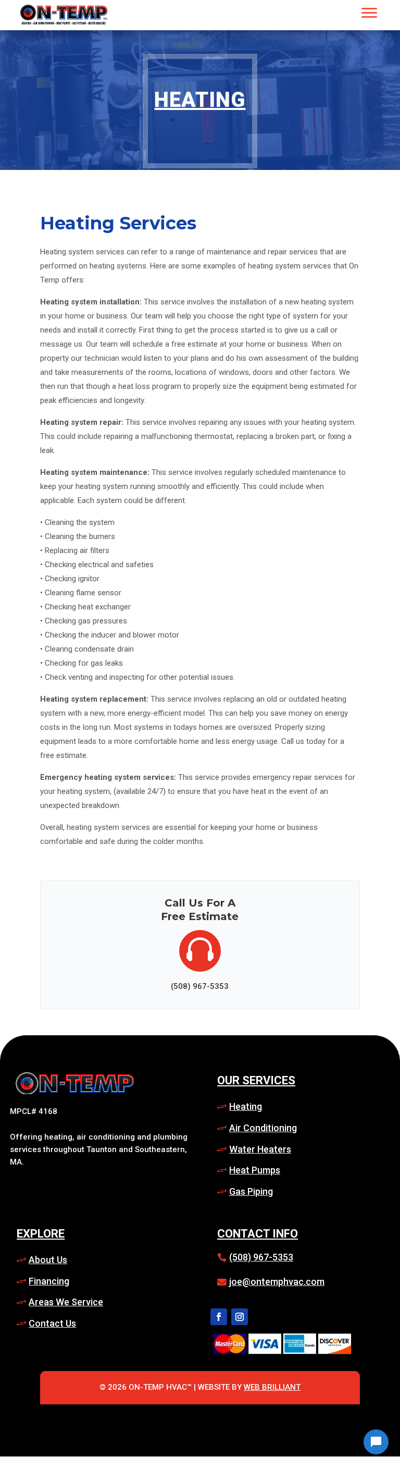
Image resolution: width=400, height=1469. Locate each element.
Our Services (256, 1080)
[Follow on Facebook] (218, 1316)
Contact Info (257, 1233)
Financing (49, 1281)
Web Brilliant (272, 1387)
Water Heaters (260, 1149)
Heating (199, 100)
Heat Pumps (254, 1170)
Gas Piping (251, 1191)
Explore (41, 1233)
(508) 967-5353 (261, 1257)
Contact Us (52, 1323)
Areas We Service (66, 1301)
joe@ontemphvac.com (276, 1281)
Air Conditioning (263, 1127)
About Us (48, 1259)
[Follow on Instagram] (239, 1316)
